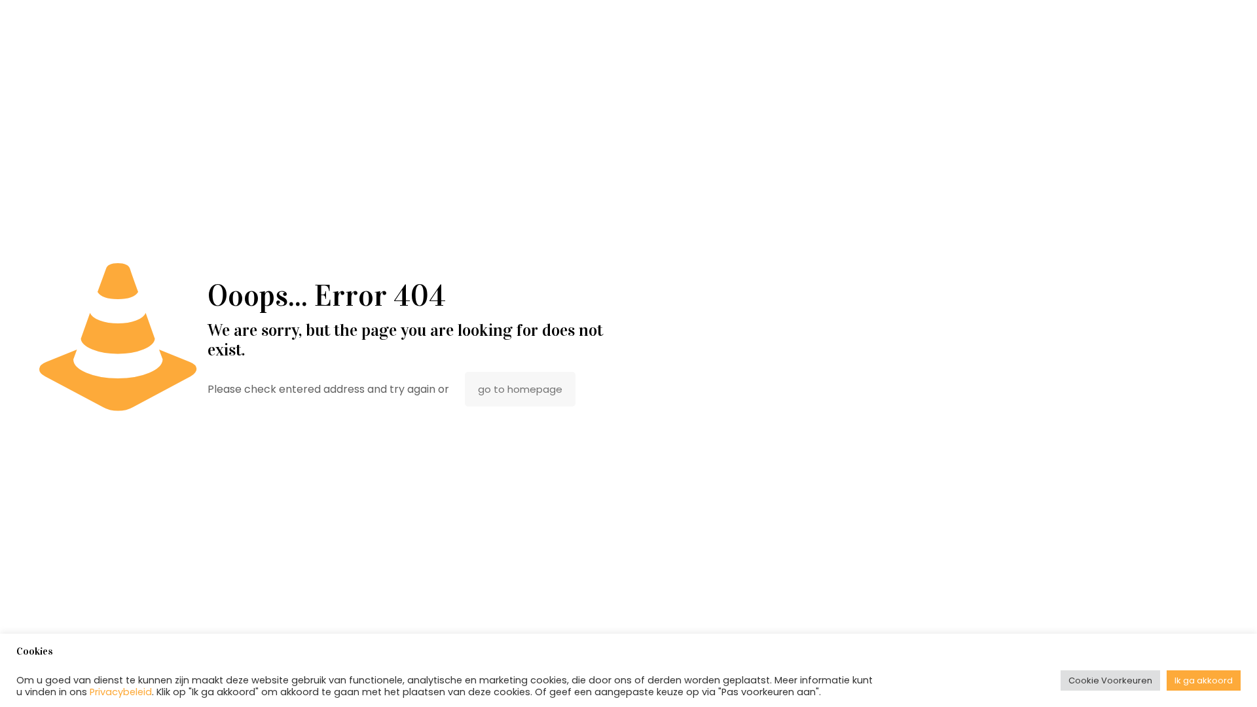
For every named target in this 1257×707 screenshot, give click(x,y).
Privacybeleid (121, 691)
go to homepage (520, 389)
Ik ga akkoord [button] (1204, 680)
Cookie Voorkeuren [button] (1110, 680)
